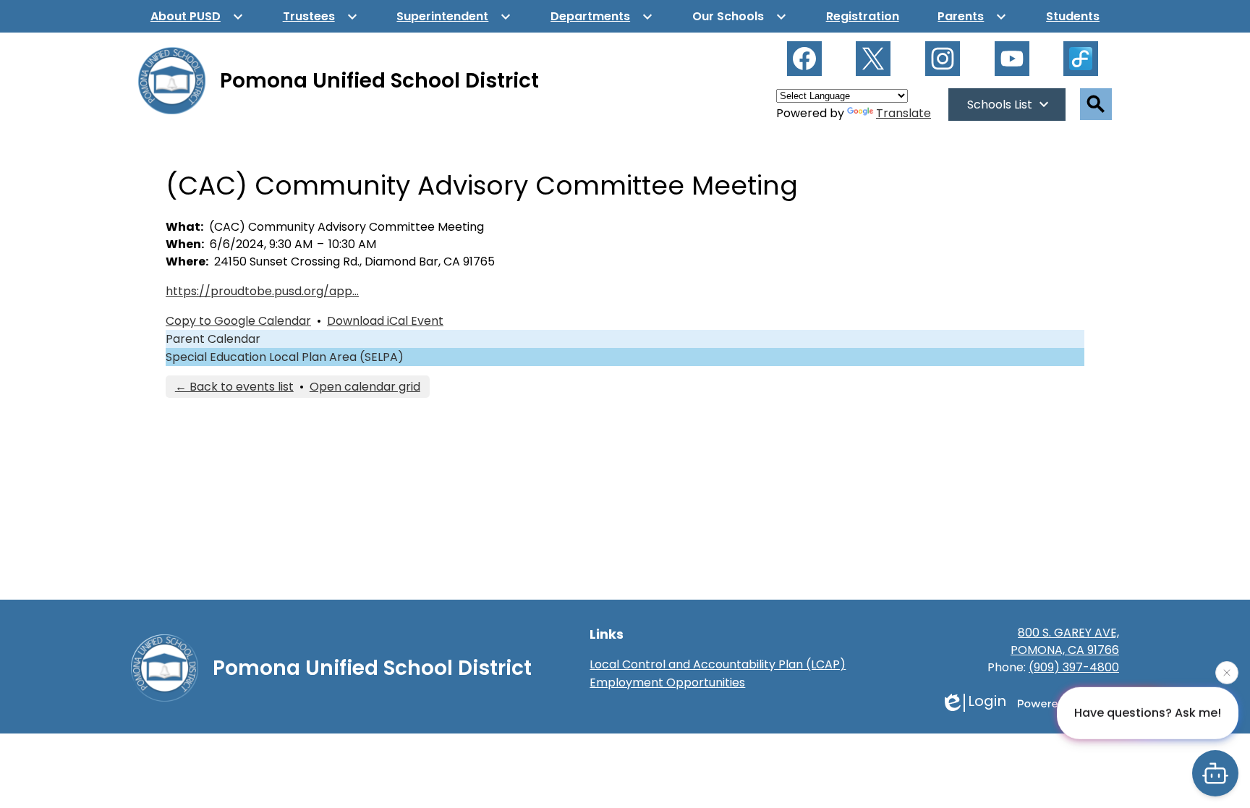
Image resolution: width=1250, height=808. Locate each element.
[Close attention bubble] (1226, 672)
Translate (903, 113)
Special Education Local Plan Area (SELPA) (285, 357)
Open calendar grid (365, 386)
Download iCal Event (385, 320)
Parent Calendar (213, 339)
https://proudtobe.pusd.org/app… (262, 291)
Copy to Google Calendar (238, 320)
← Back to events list (234, 386)
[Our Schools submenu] (739, 16)
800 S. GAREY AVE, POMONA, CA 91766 (1065, 641)
